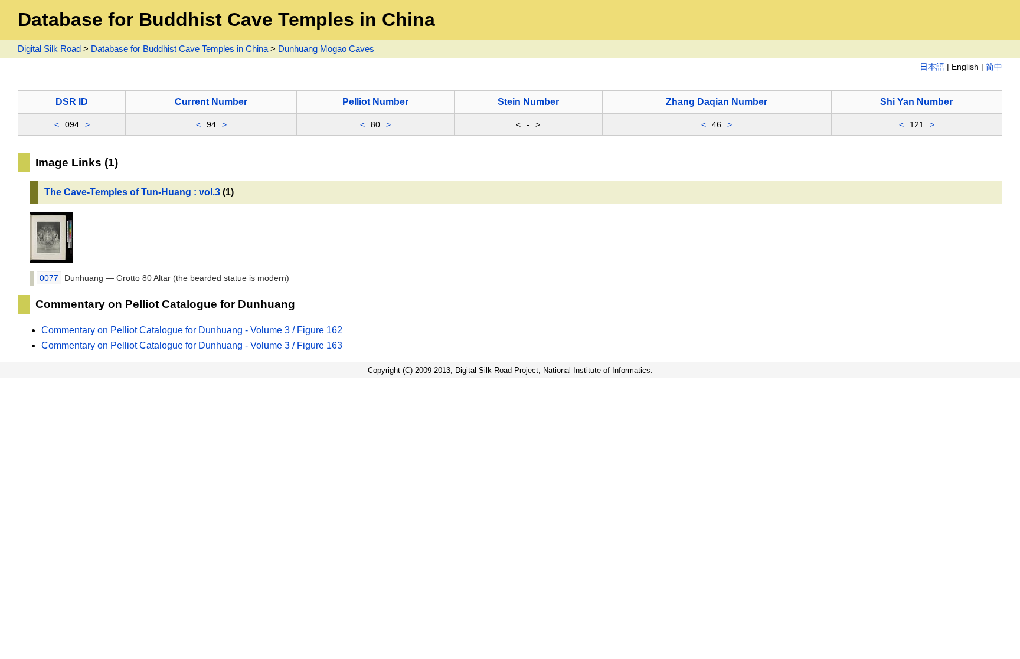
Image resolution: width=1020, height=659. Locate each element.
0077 (49, 278)
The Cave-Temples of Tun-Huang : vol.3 (132, 192)
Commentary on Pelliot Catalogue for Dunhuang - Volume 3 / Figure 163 (191, 345)
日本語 (932, 67)
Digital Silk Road (49, 49)
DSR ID (71, 102)
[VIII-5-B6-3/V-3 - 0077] (51, 259)
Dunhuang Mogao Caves (326, 49)
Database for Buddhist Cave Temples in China (179, 49)
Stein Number (528, 102)
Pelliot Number (375, 102)
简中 (994, 67)
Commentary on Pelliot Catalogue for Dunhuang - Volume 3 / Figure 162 (191, 330)
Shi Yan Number (916, 102)
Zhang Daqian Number (716, 102)
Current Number (211, 102)
